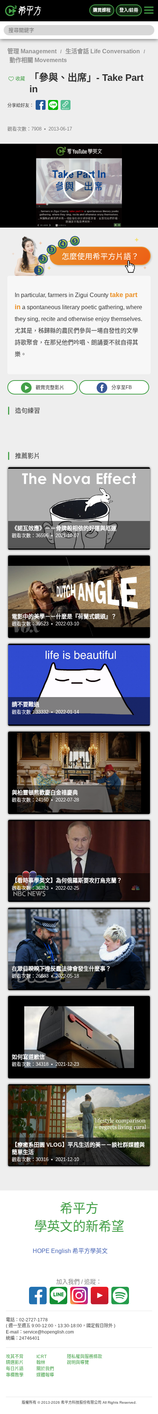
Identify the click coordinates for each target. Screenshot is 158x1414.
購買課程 (102, 10)
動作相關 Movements (38, 60)
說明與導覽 (78, 1362)
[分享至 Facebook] (41, 105)
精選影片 (15, 1362)
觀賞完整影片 (50, 387)
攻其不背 (15, 1356)
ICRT (41, 1356)
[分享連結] (66, 105)
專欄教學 (15, 1375)
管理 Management (32, 51)
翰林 (40, 1362)
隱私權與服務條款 (84, 1356)
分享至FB (121, 387)
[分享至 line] (53, 105)
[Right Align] (149, 10)
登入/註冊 (128, 10)
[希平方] (23, 10)
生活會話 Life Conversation (102, 51)
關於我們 (45, 1368)
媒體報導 (45, 1375)
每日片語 (15, 1368)
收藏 (20, 78)
